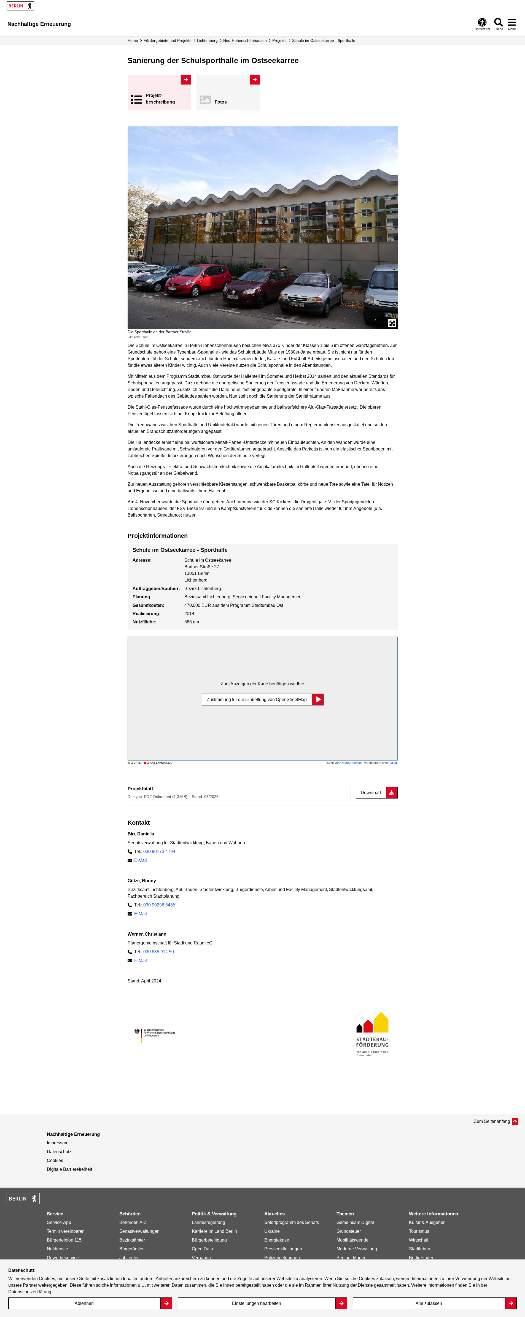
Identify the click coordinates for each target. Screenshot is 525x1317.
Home (133, 40)
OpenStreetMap (351, 762)
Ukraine (272, 1231)
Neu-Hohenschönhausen (245, 40)
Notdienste (57, 1249)
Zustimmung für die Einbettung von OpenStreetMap (257, 699)
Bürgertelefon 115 (64, 1240)
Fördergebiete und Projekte (168, 40)
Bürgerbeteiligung (209, 1240)
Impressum (57, 1143)
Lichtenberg (207, 40)
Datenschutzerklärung (29, 1291)
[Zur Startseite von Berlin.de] (23, 1202)
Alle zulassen (429, 1303)
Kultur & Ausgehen (427, 1222)
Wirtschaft (418, 1240)
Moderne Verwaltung (356, 1249)
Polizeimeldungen (282, 1257)
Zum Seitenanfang (492, 1121)
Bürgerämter (131, 1249)
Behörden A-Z (133, 1222)
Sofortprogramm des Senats (291, 1222)
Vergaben (201, 1257)
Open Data (202, 1249)
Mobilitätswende (352, 1240)
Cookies (55, 1160)
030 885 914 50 (158, 951)
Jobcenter (129, 1257)
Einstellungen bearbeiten (256, 1303)
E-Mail (140, 860)
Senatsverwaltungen (139, 1231)
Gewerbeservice (63, 1257)
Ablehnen (84, 1303)
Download (371, 792)
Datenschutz (59, 1151)
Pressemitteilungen (283, 1249)
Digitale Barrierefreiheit (69, 1169)
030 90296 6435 (159, 905)
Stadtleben (419, 1249)
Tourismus (419, 1231)
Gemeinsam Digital (355, 1222)
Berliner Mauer (350, 1257)
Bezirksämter (132, 1240)
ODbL (394, 762)
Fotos (221, 102)
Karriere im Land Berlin (214, 1231)
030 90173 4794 (159, 851)
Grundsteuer (348, 1231)
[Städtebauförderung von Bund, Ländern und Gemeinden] (370, 1036)
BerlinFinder (421, 1257)
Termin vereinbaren (66, 1231)
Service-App (59, 1222)
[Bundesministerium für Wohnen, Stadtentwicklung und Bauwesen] (154, 1036)
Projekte (279, 40)
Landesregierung (208, 1222)
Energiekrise (276, 1240)
